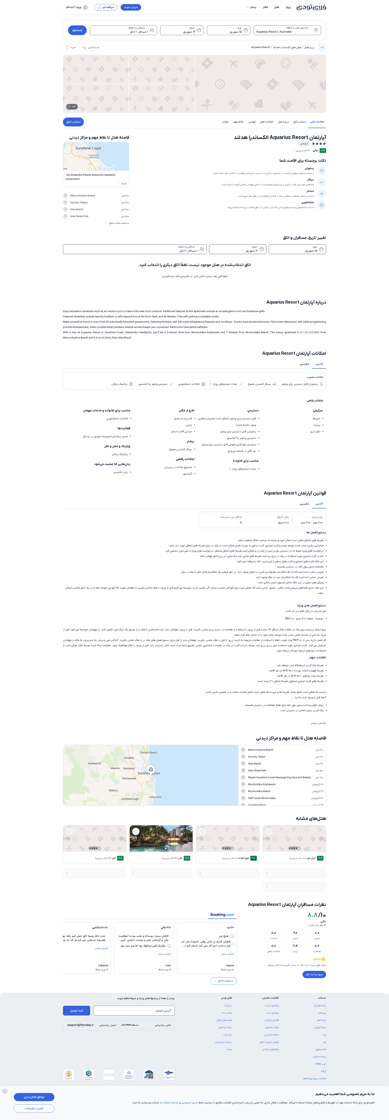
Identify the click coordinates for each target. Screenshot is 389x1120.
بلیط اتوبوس (320, 1027)
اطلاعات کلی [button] (317, 122)
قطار (265, 7)
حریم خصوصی (190, 1103)
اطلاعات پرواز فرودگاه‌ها (314, 1078)
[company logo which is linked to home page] (310, 7)
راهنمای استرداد (272, 1005)
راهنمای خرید (272, 1012)
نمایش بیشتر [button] (318, 723)
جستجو (77, 30)
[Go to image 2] (296, 848)
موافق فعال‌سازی (34, 1097)
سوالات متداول (272, 1027)
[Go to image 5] (289, 848)
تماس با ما (227, 1012)
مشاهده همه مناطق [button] (119, 223)
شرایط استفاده (171, 1103)
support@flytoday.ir (80, 1025)
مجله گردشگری (225, 1027)
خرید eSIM (320, 1064)
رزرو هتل (309, 47)
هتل (276, 7)
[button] (251, 7)
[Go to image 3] (294, 848)
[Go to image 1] (298, 848)
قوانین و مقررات (271, 1020)
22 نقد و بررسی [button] (303, 150)
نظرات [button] (225, 122)
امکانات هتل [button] (266, 122)
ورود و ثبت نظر (314, 974)
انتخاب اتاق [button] (299, 122)
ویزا (324, 1034)
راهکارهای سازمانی (271, 1049)
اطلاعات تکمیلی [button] (270, 998)
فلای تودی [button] (226, 998)
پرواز (288, 7)
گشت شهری (321, 1049)
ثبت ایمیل (76, 1011)
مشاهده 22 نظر (225, 981)
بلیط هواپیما (320, 1005)
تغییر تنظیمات (34, 1108)
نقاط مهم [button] (238, 122)
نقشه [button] (123, 183)
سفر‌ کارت (227, 1034)
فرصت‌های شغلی (224, 1020)
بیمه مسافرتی (319, 1056)
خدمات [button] (322, 998)
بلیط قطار (321, 1020)
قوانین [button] (251, 122)
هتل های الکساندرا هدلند (287, 47)
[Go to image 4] (292, 848)
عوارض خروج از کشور (269, 1042)
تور (324, 1042)
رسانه (229, 1049)
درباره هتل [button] (283, 122)
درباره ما (228, 1005)
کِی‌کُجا (323, 1071)
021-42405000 (129, 1025)
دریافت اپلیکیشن (223, 1042)
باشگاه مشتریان (271, 1034)
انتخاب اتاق (73, 122)
